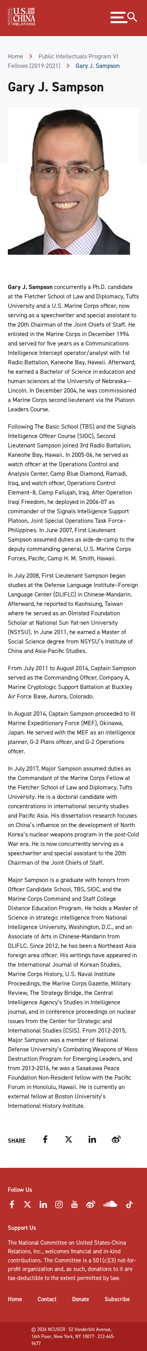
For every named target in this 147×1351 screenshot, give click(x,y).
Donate (80, 1299)
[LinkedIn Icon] (43, 1206)
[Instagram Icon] (59, 1206)
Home (15, 56)
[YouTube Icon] (74, 1206)
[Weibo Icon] (90, 1206)
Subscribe (117, 1299)
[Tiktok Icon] (129, 1207)
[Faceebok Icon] (12, 1206)
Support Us (22, 1228)
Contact (47, 1299)
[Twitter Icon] (27, 1206)
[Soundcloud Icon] (110, 1205)
